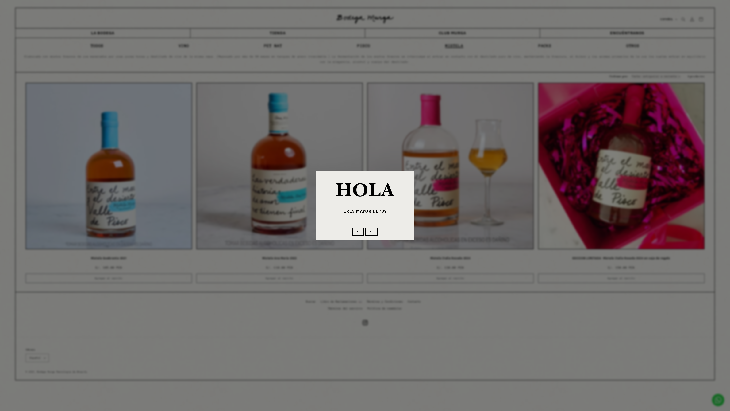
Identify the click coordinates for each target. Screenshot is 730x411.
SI (357, 231)
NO (372, 231)
